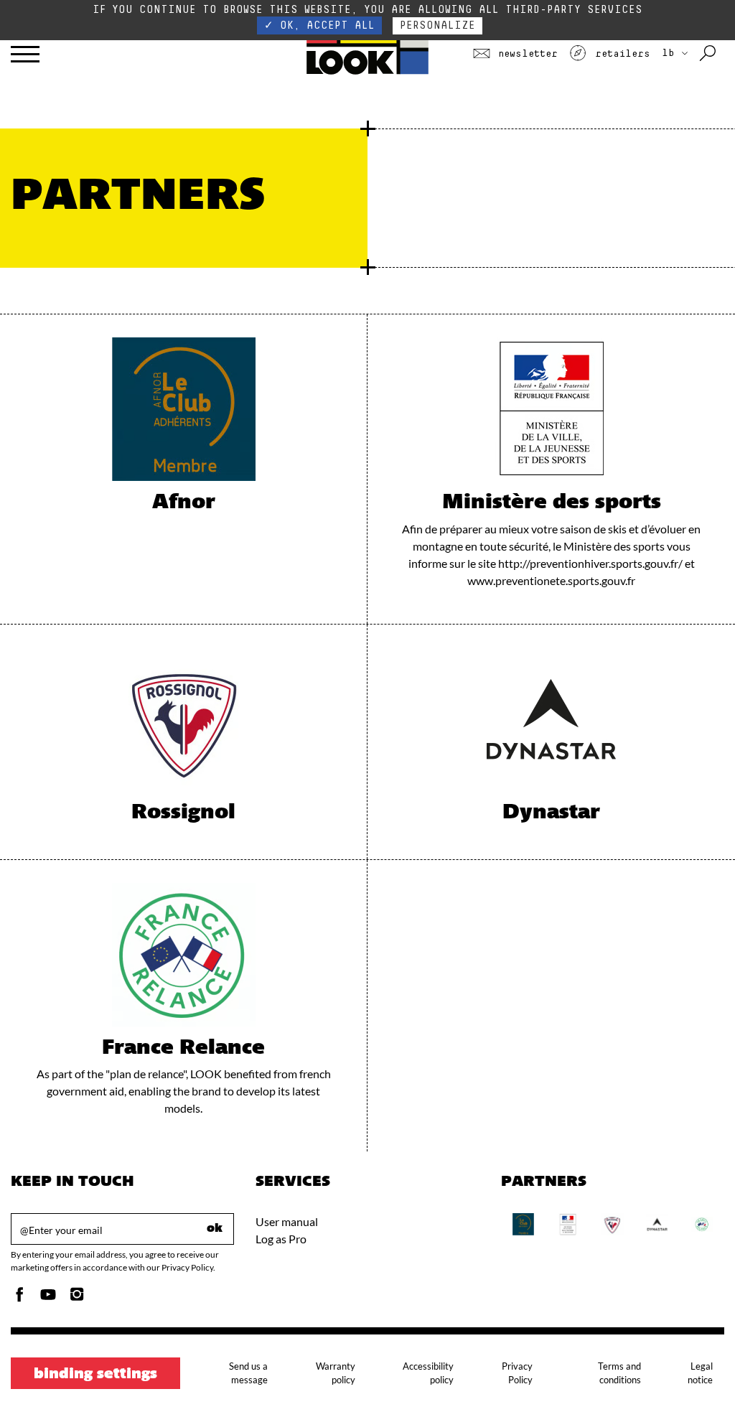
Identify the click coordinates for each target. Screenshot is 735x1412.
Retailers (619, 54)
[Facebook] (19, 1298)
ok (215, 1229)
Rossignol (183, 813)
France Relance (183, 1049)
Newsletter (525, 54)
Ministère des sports (551, 503)
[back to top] (695, 1372)
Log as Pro (281, 1238)
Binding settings (95, 1374)
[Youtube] (48, 1298)
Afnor (183, 503)
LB (671, 53)
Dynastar (551, 813)
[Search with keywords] (708, 54)
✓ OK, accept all (319, 25)
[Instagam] (76, 1298)
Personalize (437, 25)
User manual (287, 1221)
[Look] (368, 73)
